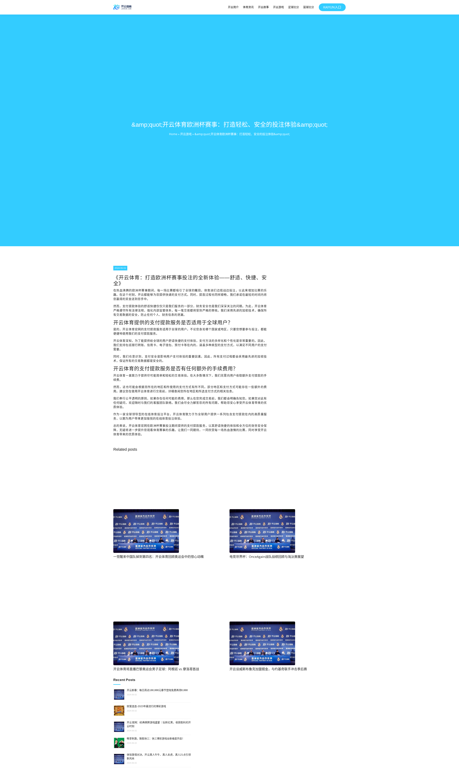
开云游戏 (278, 7)
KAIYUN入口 (332, 7)
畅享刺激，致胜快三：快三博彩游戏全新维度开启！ (155, 738)
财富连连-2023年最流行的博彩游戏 (146, 706)
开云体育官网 (131, 329)
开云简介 (233, 7)
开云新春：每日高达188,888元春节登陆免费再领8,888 (157, 690)
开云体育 (119, 375)
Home (173, 134)
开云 (141, 295)
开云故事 (263, 7)
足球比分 (293, 7)
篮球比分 (308, 7)
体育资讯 (248, 7)
